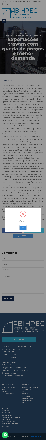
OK (23, 228)
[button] (5, 435)
